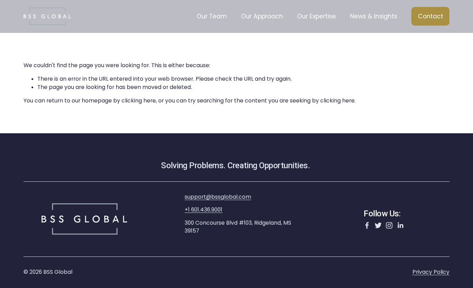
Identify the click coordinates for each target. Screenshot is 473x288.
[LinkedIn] (400, 225)
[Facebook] (367, 225)
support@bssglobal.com (218, 196)
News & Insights (373, 16)
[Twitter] (378, 225)
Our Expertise (316, 16)
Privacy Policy (430, 272)
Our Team (212, 16)
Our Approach (262, 16)
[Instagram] (389, 225)
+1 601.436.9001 (203, 209)
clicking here (139, 100)
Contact (430, 16)
